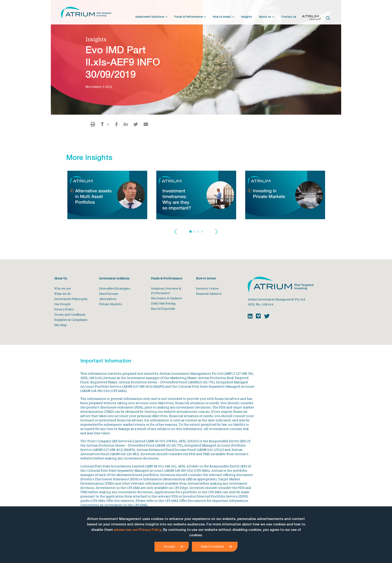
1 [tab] (190, 232)
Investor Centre (207, 288)
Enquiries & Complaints (71, 319)
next (216, 232)
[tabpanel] (107, 196)
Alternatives (108, 299)
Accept (169, 546)
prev (175, 232)
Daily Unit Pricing (163, 303)
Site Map (60, 325)
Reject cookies (212, 546)
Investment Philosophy (71, 299)
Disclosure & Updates (166, 298)
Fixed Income (108, 293)
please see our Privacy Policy (137, 530)
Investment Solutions (149, 17)
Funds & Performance (188, 17)
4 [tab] (202, 232)
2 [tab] (194, 232)
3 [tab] (198, 232)
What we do (62, 293)
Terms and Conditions (70, 314)
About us (265, 17)
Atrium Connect (311, 18)
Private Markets (110, 304)
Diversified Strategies (114, 288)
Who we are (62, 288)
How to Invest (222, 17)
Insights (246, 17)
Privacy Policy (64, 309)
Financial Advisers (209, 293)
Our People (62, 304)
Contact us (288, 17)
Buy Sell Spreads (163, 308)
